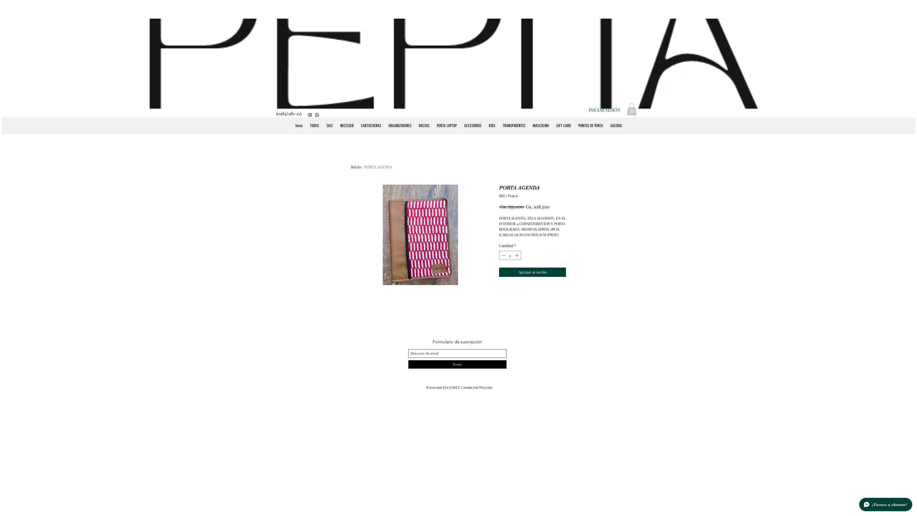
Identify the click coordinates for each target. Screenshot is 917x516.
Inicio (356, 166)
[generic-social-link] (317, 115)
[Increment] (517, 255)
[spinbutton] (510, 255)
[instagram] (310, 115)
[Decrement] (503, 255)
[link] (632, 109)
